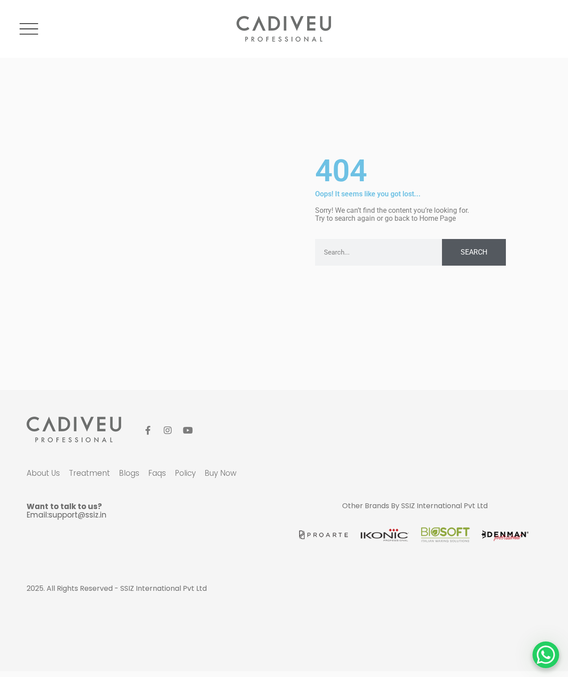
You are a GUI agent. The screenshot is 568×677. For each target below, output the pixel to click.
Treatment (89, 473)
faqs (157, 473)
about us (43, 473)
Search (474, 252)
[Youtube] (188, 430)
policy (185, 473)
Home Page (437, 218)
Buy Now (221, 473)
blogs (129, 473)
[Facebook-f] (148, 430)
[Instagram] (168, 430)
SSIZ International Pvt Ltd (444, 506)
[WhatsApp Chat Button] (545, 654)
